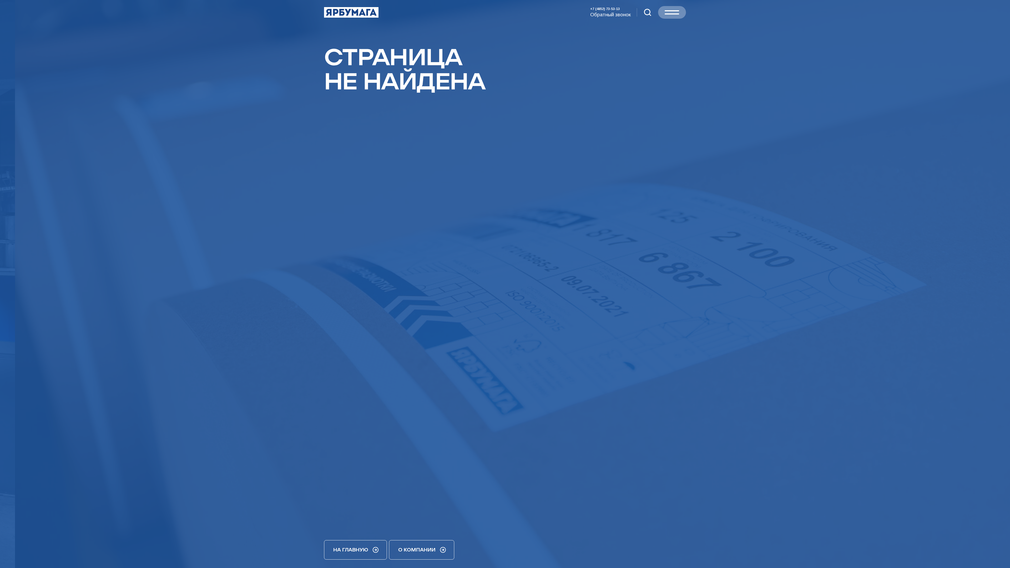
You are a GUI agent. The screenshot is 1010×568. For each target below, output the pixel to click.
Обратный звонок (610, 14)
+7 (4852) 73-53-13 (605, 9)
